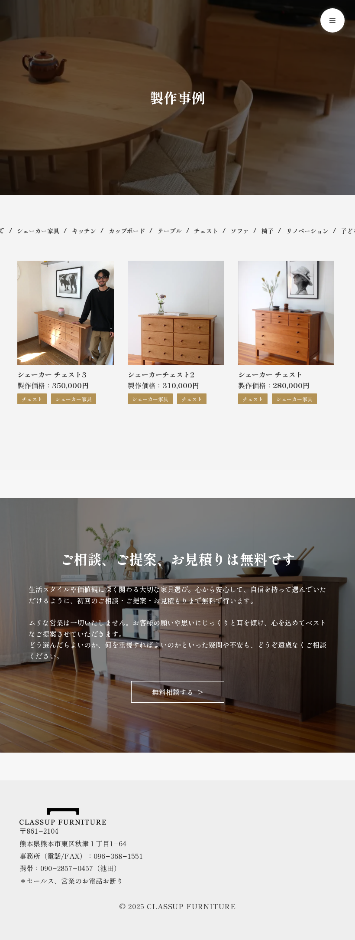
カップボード (127, 230)
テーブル (170, 230)
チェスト (206, 230)
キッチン (84, 230)
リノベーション (307, 230)
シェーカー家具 (38, 230)
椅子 (267, 230)
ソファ (240, 230)
